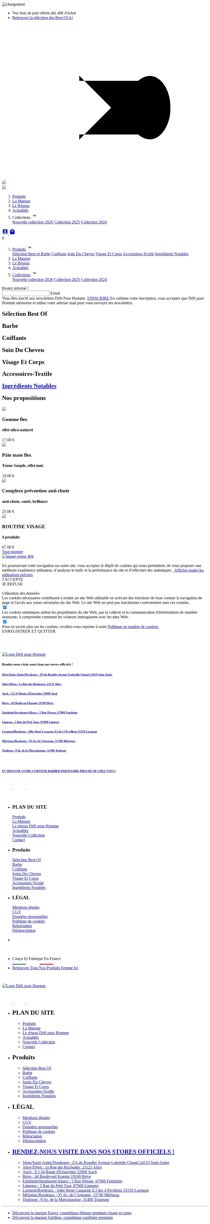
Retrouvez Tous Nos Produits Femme (45, 968)
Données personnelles (30, 916)
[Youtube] (34, 788)
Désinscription (24, 930)
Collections (21, 275)
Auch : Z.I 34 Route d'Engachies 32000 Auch (29, 693)
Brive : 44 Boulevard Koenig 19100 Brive (28, 702)
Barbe (45, 254)
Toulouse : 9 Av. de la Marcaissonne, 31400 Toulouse (34, 750)
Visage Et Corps (109, 254)
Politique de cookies (28, 921)
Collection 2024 (94, 222)
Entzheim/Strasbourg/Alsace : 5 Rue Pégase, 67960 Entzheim (39, 712)
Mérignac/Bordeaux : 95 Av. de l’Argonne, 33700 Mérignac (38, 740)
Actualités (20, 210)
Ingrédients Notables (171, 254)
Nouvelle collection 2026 (32, 222)
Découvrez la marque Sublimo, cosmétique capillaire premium (62, 1217)
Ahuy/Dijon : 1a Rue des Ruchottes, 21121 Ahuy (31, 684)
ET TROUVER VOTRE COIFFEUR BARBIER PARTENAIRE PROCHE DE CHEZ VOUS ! (59, 770)
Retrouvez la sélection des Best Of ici (42, 17)
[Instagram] (21, 788)
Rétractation (22, 926)
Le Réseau (20, 205)
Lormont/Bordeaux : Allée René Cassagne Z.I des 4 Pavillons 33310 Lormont (49, 731)
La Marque (21, 201)
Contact (18, 840)
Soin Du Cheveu (80, 254)
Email (55, 293)
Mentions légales (25, 907)
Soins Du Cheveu (26, 874)
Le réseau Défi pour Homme (35, 826)
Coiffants (58, 254)
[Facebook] (7, 788)
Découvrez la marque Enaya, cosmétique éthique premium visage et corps (71, 1213)
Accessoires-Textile (138, 254)
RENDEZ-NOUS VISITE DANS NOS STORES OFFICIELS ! (93, 1151)
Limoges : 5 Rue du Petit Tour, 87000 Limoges (30, 721)
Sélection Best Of (26, 860)
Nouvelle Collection (28, 835)
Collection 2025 (67, 222)
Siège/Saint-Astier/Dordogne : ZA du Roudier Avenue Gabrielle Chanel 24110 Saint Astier (57, 674)
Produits (19, 196)
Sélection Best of (26, 254)
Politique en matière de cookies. (133, 626)
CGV (16, 912)
